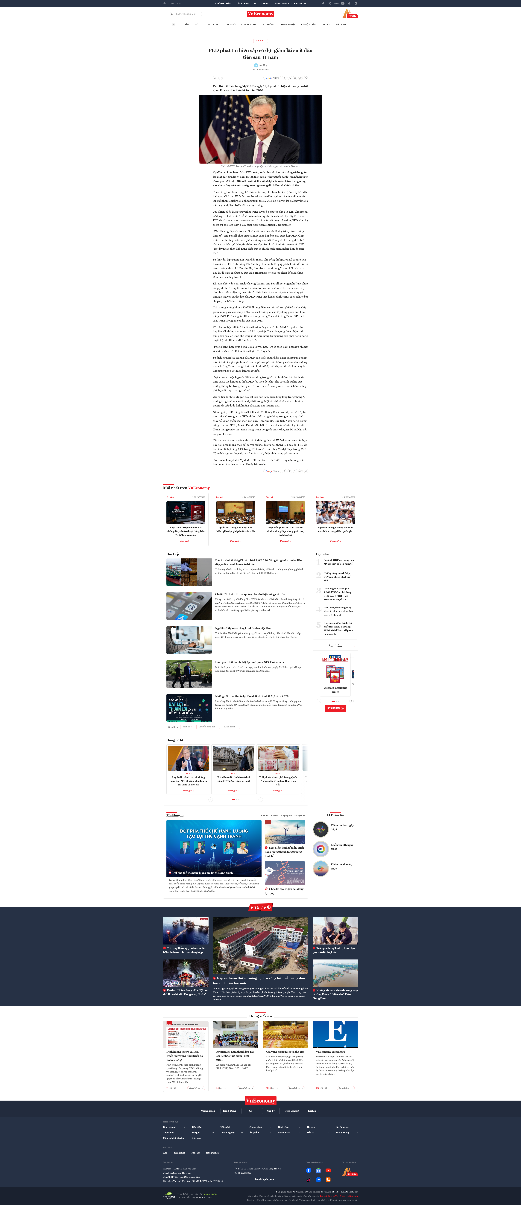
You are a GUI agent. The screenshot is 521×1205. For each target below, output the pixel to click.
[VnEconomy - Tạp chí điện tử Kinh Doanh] (261, 1100)
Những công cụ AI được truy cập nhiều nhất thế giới (337, 577)
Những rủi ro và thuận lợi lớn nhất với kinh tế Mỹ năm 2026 (251, 696)
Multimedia (175, 815)
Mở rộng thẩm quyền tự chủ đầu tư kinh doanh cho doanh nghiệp (184, 950)
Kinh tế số (230, 24)
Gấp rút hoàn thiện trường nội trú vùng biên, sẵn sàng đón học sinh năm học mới (259, 981)
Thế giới (325, 24)
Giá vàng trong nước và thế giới (285, 1052)
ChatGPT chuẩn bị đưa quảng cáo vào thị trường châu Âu (250, 594)
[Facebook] (323, 3)
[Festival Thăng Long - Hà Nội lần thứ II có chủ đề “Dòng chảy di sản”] (186, 973)
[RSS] (328, 1180)
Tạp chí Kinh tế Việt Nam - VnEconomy (339, 1196)
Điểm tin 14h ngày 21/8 (342, 827)
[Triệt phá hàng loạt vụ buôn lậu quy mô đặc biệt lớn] (335, 930)
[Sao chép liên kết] (300, 78)
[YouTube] (343, 3)
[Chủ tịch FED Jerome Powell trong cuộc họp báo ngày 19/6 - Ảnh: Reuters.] (260, 96)
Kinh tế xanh (248, 24)
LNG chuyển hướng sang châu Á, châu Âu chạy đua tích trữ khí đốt (338, 611)
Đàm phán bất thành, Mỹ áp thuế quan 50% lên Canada (249, 662)
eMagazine (299, 816)
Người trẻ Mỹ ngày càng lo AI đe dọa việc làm (243, 628)
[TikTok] (349, 3)
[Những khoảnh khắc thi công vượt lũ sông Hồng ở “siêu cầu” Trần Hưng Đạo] (335, 973)
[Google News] (356, 3)
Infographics (286, 816)
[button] (233, 799)
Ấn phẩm (335, 646)
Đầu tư (198, 24)
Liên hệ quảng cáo (264, 1179)
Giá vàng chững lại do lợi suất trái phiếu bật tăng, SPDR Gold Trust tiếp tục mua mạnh (338, 628)
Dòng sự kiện (260, 1016)
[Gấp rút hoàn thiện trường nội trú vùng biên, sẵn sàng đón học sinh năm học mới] (260, 945)
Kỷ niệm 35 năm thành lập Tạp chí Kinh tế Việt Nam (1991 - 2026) (235, 1056)
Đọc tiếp (172, 554)
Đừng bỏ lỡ (174, 740)
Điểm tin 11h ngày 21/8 (342, 847)
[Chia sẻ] (306, 78)
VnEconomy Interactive (330, 1052)
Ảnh (165, 1153)
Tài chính (213, 24)
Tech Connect (281, 3)
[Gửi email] (295, 78)
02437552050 (244, 1173)
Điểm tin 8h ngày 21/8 (341, 866)
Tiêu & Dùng (242, 3)
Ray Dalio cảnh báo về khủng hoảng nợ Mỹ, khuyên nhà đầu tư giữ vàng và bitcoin (188, 781)
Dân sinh (341, 24)
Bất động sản (308, 24)
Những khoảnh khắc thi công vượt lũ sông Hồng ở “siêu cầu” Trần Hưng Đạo (335, 994)
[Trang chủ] (173, 24)
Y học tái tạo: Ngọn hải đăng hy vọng (284, 891)
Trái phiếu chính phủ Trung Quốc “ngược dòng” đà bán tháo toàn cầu (278, 781)
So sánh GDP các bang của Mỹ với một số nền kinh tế (339, 562)
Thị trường (268, 24)
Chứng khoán (223, 3)
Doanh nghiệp (287, 24)
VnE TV (264, 3)
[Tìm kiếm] (172, 14)
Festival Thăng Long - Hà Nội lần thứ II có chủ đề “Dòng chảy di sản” (185, 992)
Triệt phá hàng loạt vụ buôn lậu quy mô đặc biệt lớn (334, 950)
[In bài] (215, 78)
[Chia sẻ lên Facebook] (284, 78)
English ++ (300, 3)
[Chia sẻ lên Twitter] (290, 78)
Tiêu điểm (183, 24)
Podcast (274, 816)
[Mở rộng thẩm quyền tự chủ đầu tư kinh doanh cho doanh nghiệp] (186, 930)
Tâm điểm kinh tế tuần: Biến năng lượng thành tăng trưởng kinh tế (284, 852)
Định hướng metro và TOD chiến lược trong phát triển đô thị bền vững (184, 1056)
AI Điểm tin (335, 815)
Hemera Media (209, 1194)
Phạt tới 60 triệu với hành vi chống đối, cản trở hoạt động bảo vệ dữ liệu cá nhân (185, 531)
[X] (330, 3)
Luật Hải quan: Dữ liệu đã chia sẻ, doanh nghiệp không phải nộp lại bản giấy (285, 531)
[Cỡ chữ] (220, 78)
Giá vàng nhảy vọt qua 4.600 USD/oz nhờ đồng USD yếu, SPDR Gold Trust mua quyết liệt (337, 594)
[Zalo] (336, 3)
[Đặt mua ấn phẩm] (350, 13)
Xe (254, 3)
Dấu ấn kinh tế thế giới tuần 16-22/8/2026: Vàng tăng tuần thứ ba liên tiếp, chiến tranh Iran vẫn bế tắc (258, 562)
